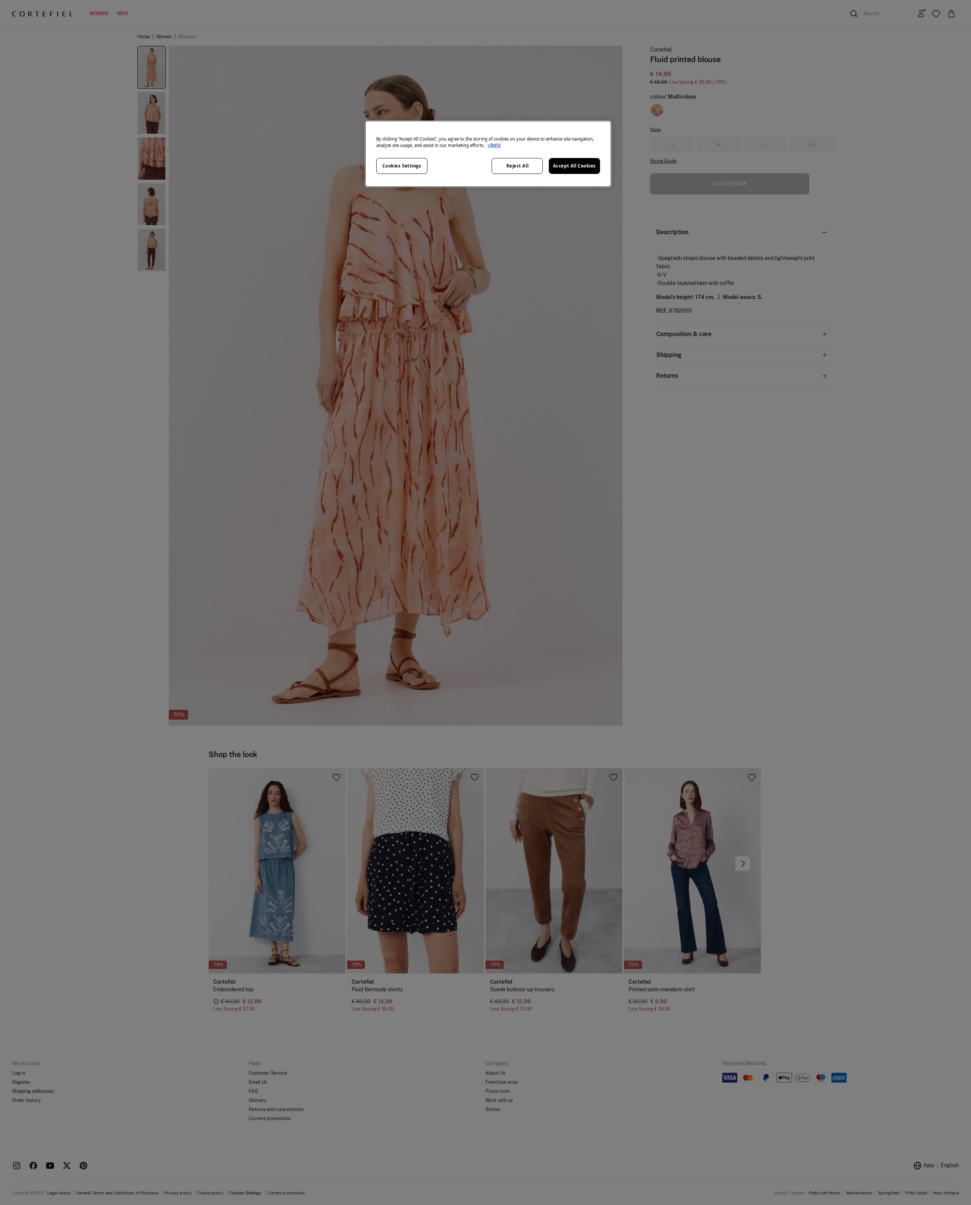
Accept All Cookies (574, 166)
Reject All (517, 166)
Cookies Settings (401, 166)
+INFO (494, 145)
